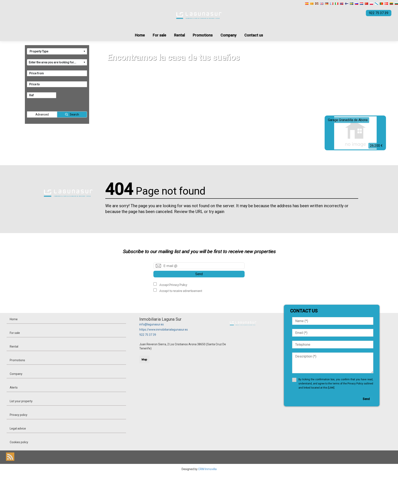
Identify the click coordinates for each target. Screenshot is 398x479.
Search (74, 114)
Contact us (253, 35)
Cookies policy (19, 442)
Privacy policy (18, 414)
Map (144, 359)
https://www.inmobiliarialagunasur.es (163, 329)
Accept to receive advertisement (180, 290)
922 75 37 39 (147, 334)
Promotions (203, 35)
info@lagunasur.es (151, 324)
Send (199, 274)
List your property (21, 401)
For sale (159, 35)
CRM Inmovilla (207, 469)
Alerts (14, 387)
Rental (179, 35)
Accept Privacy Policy (173, 284)
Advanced (42, 114)
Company (229, 35)
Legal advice (18, 428)
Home (140, 35)
